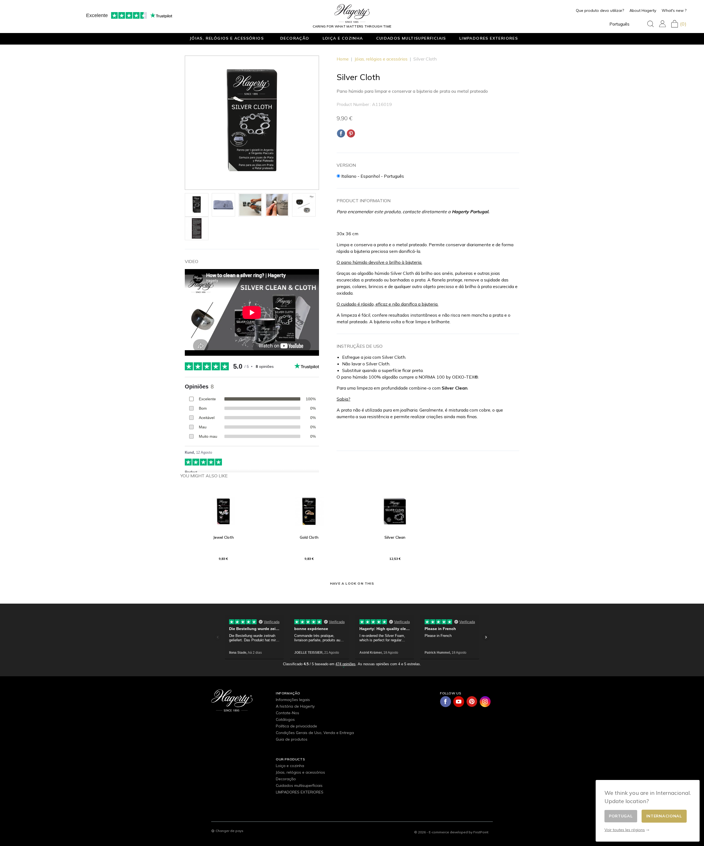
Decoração (294, 38)
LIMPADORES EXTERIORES (488, 38)
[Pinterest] (350, 133)
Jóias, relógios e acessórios (226, 38)
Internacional (664, 816)
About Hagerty (642, 10)
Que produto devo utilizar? (600, 10)
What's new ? (674, 10)
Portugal (621, 816)
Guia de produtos (291, 739)
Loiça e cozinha (343, 38)
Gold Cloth (309, 537)
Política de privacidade (296, 726)
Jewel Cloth (223, 537)
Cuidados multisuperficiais (411, 38)
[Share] (341, 133)
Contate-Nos (287, 712)
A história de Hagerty (295, 706)
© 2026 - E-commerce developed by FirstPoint (451, 832)
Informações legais (293, 699)
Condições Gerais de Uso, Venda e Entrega (315, 732)
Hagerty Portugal (470, 211)
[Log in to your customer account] (662, 23)
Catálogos (285, 719)
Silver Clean (394, 537)
